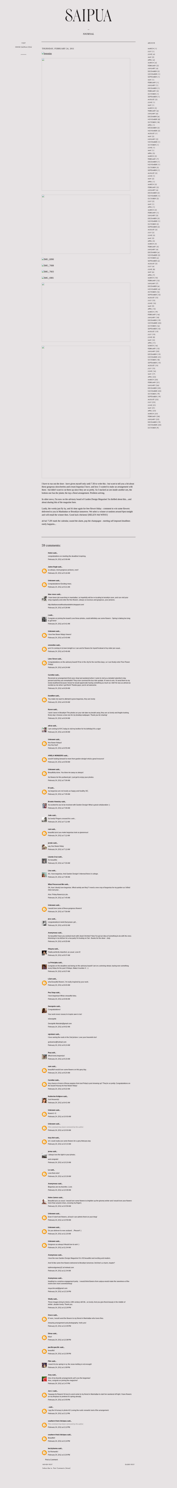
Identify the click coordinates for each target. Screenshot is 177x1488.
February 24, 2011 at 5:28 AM (59, 608)
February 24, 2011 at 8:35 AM (59, 941)
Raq (49, 1053)
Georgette (52, 1006)
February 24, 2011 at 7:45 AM (59, 898)
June (150, 54)
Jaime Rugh (52, 567)
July (149, 51)
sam (49, 1066)
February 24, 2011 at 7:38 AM (59, 877)
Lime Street (52, 659)
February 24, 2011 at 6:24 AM (59, 667)
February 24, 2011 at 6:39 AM (59, 732)
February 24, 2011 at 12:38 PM (59, 1340)
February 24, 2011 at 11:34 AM (59, 1247)
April (150, 60)
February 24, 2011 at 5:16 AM (59, 573)
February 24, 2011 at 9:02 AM (59, 1027)
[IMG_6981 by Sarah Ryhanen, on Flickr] (48, 278)
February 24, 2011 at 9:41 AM (59, 1103)
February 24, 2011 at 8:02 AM (59, 925)
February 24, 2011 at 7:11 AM (59, 822)
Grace (50, 1315)
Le (49, 1170)
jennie (50, 843)
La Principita (53, 963)
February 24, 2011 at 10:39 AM (59, 1190)
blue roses (52, 594)
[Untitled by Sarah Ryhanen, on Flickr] (86, 190)
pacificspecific (53, 1347)
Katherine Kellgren (55, 1096)
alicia (50, 726)
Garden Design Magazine (95, 499)
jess (49, 919)
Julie (50, 815)
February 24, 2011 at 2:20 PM (59, 1455)
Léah (50, 979)
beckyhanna (53, 1448)
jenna (50, 1151)
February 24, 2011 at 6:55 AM (59, 748)
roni (49, 829)
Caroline (51, 675)
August (151, 99)
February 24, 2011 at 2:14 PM (59, 1441)
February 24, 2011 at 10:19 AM (59, 1176)
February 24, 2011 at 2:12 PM (59, 1427)
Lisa (49, 871)
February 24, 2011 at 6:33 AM (59, 702)
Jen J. (50, 1391)
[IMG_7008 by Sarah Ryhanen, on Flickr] (48, 265)
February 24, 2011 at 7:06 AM (59, 780)
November (152, 74)
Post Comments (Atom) (62, 1468)
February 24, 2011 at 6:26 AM (59, 688)
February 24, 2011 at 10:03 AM (59, 1116)
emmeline (52, 645)
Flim (49, 1361)
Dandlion (51, 696)
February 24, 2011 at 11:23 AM (59, 1234)
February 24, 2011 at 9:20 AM (59, 1073)
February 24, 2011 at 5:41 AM (59, 624)
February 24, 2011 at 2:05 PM (59, 1400)
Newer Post (47, 1464)
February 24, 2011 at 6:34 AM (59, 718)
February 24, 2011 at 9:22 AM (59, 1089)
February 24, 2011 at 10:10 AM (59, 1144)
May (149, 57)
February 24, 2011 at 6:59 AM (59, 762)
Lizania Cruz (53, 857)
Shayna (51, 949)
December (152, 71)
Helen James (53, 1198)
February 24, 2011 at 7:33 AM (59, 863)
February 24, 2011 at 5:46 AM (59, 651)
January (151, 68)
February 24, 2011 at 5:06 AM (59, 559)
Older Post (130, 1464)
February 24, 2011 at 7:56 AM (59, 912)
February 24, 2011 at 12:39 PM (59, 1354)
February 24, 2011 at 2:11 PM (59, 1413)
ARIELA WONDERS (55, 756)
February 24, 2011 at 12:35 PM (59, 1326)
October (152, 94)
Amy (50, 1375)
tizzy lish (51, 1138)
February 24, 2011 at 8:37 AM (59, 955)
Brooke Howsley (54, 802)
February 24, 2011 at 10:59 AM (59, 1206)
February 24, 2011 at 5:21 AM (59, 587)
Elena (50, 1334)
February (152, 66)
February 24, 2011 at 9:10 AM (59, 1045)
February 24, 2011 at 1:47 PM (59, 1383)
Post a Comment (51, 1460)
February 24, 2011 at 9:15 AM (59, 1059)
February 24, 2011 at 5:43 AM (59, 638)
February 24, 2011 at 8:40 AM (59, 985)
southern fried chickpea (57, 1421)
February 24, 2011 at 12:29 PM (59, 1308)
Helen (50, 553)
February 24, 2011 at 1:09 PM (59, 1367)
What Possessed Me (56, 884)
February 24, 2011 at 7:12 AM (59, 849)
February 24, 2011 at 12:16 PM (59, 1291)
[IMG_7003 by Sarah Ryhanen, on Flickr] (48, 271)
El (49, 788)
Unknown (51, 581)
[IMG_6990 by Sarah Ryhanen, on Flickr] (48, 259)
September (152, 77)
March (151, 48)
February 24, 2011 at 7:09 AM (59, 794)
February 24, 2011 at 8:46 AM (59, 999)
